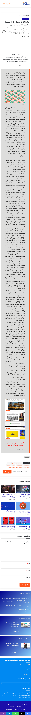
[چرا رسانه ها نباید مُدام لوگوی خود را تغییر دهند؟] (23, 506)
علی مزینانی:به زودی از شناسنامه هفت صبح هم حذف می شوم (16, 696)
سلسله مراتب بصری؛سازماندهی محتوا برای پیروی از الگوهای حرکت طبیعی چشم (17, 606)
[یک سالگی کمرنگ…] (8, 506)
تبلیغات (22, 107)
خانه (27, 15)
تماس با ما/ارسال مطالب (11, 709)
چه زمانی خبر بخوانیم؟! (23, 612)
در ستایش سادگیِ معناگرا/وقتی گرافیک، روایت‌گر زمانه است (12, 644)
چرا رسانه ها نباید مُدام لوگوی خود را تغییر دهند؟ (24, 512)
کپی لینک (7, 472)
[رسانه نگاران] (26, 3)
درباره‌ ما (20, 709)
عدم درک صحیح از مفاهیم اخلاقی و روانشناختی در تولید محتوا (8, 496)
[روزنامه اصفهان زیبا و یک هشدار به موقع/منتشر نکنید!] (25, 625)
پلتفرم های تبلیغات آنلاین (17, 463)
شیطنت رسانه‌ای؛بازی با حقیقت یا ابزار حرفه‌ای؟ (24, 495)
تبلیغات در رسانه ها (11, 465)
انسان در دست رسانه (24, 609)
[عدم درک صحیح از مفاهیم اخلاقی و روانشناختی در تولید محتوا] (8, 489)
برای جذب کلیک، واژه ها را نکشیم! (24, 527)
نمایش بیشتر (15, 631)
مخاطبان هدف (19, 467)
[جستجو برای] (7, 4)
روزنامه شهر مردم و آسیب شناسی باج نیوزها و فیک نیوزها (15, 598)
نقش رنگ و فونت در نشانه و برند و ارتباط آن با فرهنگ (14, 693)
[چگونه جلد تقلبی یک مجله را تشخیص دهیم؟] (8, 521)
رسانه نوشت (22, 15)
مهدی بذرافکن (12, 467)
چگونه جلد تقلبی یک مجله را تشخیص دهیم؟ (8, 527)
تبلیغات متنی (26, 467)
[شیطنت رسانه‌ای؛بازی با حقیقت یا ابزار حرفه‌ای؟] (23, 489)
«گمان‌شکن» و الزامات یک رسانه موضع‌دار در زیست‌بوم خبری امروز (16, 602)
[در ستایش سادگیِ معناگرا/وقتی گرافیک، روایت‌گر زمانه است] (25, 646)
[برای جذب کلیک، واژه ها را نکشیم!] (23, 521)
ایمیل (28, 570)
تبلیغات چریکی (19, 465)
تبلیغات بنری (26, 465)
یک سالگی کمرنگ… (10, 511)
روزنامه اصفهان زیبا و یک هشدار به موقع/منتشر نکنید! (11, 624)
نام (28, 564)
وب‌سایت (28, 577)
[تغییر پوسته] (10, 4)
